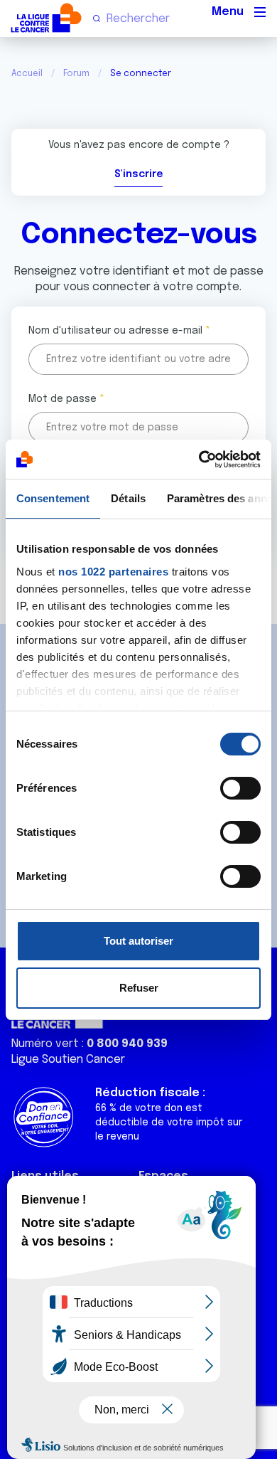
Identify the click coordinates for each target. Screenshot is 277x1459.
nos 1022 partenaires (113, 572)
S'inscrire (138, 174)
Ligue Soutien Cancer (68, 1060)
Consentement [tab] (52, 498)
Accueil (27, 74)
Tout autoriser (138, 941)
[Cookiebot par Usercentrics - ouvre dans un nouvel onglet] (199, 459)
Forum (76, 74)
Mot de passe (62, 399)
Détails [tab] (128, 498)
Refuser (138, 988)
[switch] (240, 788)
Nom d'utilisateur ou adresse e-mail (115, 331)
